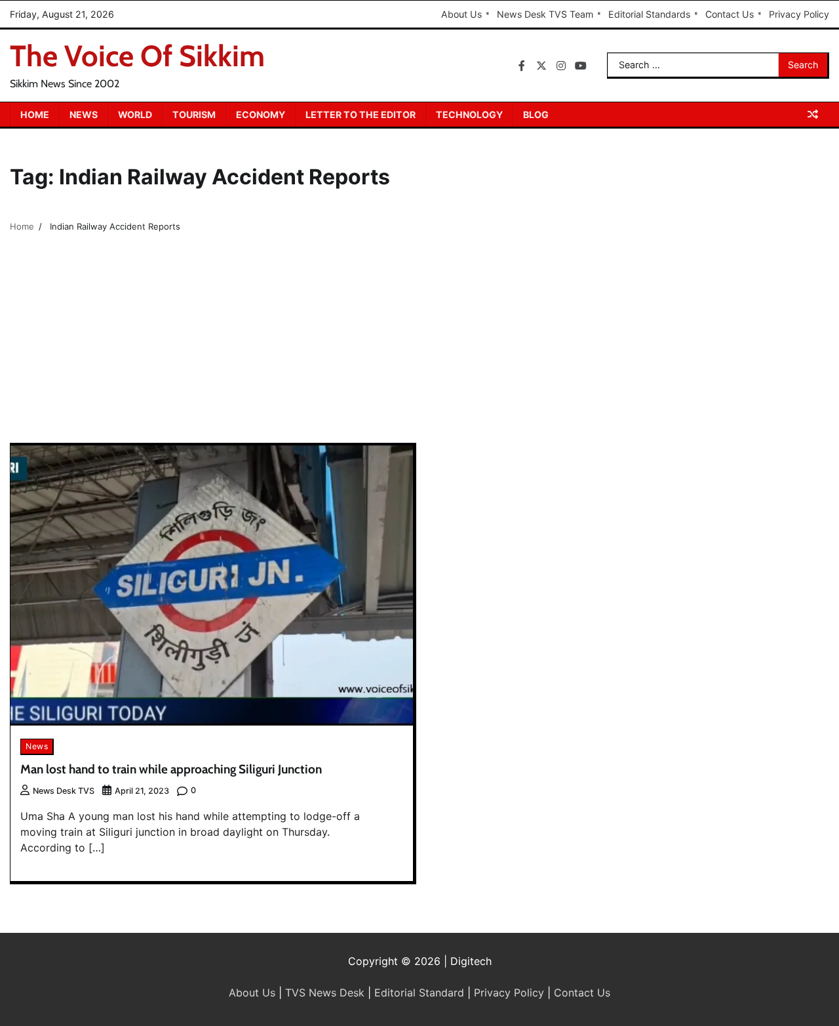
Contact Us (729, 14)
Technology (469, 114)
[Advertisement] (419, 344)
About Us (461, 14)
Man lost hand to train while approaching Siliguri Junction (171, 769)
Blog (536, 114)
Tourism (194, 114)
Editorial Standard (419, 992)
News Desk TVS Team (545, 14)
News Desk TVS (63, 791)
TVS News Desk (324, 992)
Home (34, 114)
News (83, 114)
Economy (260, 114)
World (135, 114)
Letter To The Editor (360, 114)
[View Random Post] (813, 114)
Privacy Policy (799, 14)
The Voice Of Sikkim (137, 55)
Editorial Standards (649, 14)
